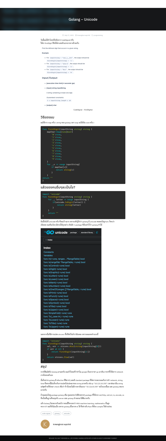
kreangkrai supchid (83, 35)
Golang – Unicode (83, 19)
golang (57, 413)
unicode (67, 413)
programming (98, 35)
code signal (46, 413)
